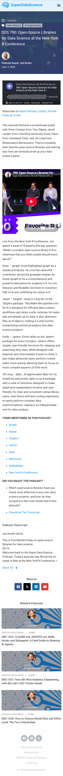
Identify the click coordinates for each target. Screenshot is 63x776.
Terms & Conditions (31, 747)
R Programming (33, 25)
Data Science (14, 25)
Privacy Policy (31, 752)
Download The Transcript (24, 512)
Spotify (42, 111)
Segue (13, 431)
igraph (13, 424)
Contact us (31, 762)
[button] (58, 5)
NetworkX (15, 459)
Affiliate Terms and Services (31, 757)
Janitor (13, 445)
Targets (13, 438)
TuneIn (17, 115)
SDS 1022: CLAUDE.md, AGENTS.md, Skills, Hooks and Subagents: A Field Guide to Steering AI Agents (31, 640)
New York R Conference (23, 472)
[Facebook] (24, 738)
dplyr (12, 452)
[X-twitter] (39, 738)
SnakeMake (16, 465)
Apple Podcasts (28, 111)
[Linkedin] (31, 738)
